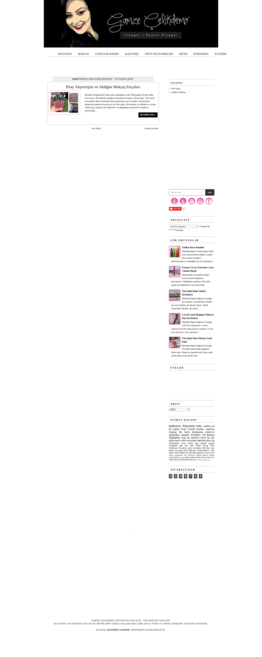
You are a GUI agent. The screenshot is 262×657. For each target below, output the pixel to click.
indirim (207, 426)
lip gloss (183, 448)
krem (177, 453)
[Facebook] (174, 204)
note (192, 445)
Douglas (199, 460)
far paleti (174, 429)
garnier (211, 443)
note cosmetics (195, 448)
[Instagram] (192, 204)
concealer (191, 440)
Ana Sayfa (96, 128)
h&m (212, 445)
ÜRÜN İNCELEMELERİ (178, 460)
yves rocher (187, 443)
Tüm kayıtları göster (124, 79)
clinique (207, 453)
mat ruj (185, 437)
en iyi (182, 457)
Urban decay (202, 445)
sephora (210, 429)
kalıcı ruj (209, 440)
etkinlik (201, 440)
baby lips (192, 460)
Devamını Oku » (148, 115)
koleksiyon (173, 448)
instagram (173, 445)
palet (171, 440)
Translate (179, 230)
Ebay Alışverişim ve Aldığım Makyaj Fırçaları (103, 87)
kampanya (197, 432)
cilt (185, 455)
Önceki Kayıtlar (151, 128)
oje (212, 437)
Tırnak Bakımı (202, 450)
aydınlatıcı (174, 435)
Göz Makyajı (190, 450)
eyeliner (195, 437)
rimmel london (196, 429)
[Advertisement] (131, 63)
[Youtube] (209, 204)
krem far (205, 437)
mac (199, 426)
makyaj (173, 432)
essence (209, 432)
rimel (183, 429)
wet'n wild (180, 440)
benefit (204, 443)
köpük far (184, 453)
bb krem (206, 448)
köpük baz (206, 460)
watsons (175, 426)
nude (171, 455)
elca (197, 443)
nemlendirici (174, 443)
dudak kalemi (202, 455)
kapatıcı (185, 435)
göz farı (184, 445)
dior (212, 453)
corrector (191, 455)
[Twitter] (183, 204)
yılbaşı (187, 457)
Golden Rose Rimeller (193, 247)
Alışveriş (188, 426)
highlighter (174, 437)
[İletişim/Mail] (200, 204)
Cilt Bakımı (208, 435)
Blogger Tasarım (118, 630)
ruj (213, 426)
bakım (192, 457)
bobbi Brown (201, 457)
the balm (184, 432)
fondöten (195, 435)
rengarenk (178, 455)
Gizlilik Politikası (178, 92)
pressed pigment (196, 453)
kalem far (210, 457)
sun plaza (179, 450)
